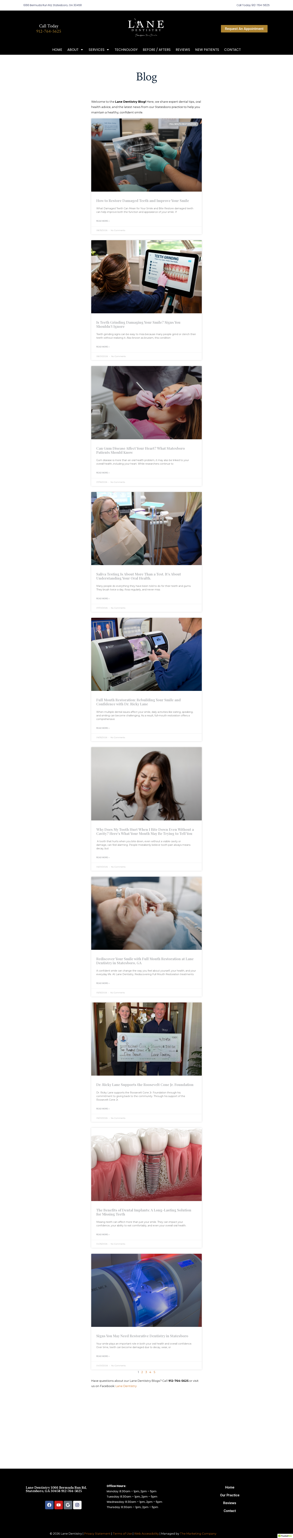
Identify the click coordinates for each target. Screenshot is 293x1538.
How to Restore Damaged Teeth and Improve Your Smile (142, 200)
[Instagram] (77, 1505)
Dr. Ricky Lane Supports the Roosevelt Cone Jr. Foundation (144, 1084)
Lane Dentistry (126, 1386)
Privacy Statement (97, 1533)
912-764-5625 (48, 31)
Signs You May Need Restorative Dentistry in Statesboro (142, 1335)
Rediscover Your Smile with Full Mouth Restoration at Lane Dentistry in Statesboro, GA (145, 960)
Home (57, 49)
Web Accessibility (146, 1533)
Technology (126, 49)
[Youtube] (58, 1505)
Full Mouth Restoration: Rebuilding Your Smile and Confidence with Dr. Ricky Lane (138, 701)
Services (96, 49)
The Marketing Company (198, 1533)
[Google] (68, 1505)
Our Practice (229, 1495)
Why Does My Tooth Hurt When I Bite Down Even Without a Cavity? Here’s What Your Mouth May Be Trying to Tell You (145, 831)
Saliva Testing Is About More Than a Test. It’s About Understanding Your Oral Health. (138, 576)
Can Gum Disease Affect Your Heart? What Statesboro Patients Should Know (140, 450)
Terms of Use (122, 1533)
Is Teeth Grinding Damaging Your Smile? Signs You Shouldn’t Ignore (138, 324)
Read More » (103, 221)
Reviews (183, 49)
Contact (232, 49)
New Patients (207, 49)
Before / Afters (157, 49)
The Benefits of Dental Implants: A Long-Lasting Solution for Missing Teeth (143, 1212)
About (73, 49)
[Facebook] (49, 1505)
